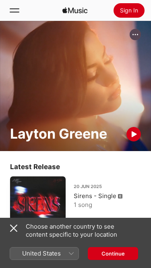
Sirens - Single (95, 196)
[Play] (133, 134)
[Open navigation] (14, 10)
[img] (74, 10)
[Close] (13, 228)
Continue (113, 253)
